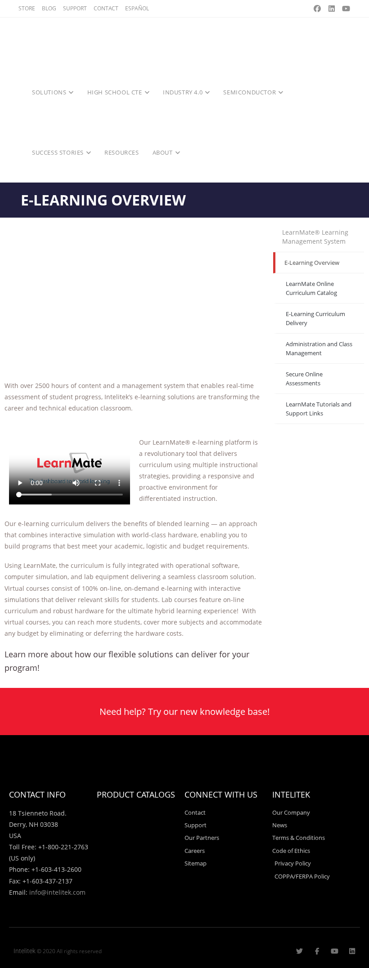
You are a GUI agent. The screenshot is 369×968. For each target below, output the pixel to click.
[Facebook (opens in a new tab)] (317, 8)
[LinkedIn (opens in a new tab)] (331, 8)
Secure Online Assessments (304, 378)
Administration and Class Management (319, 348)
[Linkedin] (352, 951)
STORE (26, 8)
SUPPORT (75, 8)
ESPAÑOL (137, 8)
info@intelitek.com (57, 892)
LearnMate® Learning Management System (315, 236)
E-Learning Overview (311, 263)
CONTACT (106, 8)
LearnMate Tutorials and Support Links (318, 408)
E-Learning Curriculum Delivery (315, 318)
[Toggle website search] (196, 152)
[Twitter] (299, 951)
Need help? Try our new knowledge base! (184, 711)
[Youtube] (334, 951)
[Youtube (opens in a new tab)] (345, 8)
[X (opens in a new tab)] (303, 8)
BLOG (49, 8)
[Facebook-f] (317, 951)
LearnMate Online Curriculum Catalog (311, 288)
